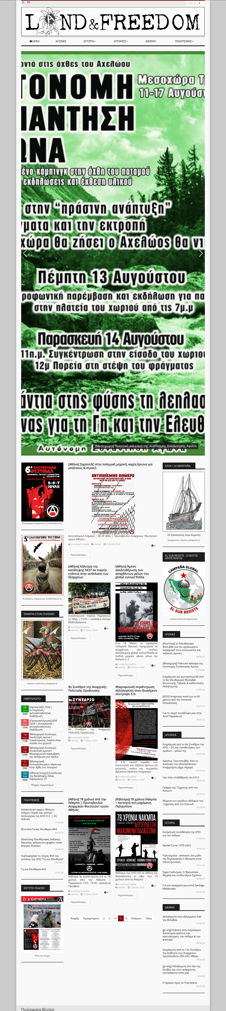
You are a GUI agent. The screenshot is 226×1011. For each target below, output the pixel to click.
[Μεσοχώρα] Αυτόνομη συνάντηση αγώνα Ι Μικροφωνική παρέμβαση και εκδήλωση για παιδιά (44, 752)
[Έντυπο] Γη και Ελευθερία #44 (39, 829)
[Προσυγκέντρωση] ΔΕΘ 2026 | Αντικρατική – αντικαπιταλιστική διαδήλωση (43, 725)
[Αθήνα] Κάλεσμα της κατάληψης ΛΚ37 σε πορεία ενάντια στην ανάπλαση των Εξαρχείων (88, 571)
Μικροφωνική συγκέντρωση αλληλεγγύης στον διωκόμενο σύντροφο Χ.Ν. (136, 690)
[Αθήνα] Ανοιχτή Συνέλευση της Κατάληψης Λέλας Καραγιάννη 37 (45, 775)
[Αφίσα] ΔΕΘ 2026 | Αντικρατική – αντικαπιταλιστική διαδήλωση (40, 711)
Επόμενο (136, 918)
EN (28, 2)
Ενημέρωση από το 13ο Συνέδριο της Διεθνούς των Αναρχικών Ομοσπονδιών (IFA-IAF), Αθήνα (182, 953)
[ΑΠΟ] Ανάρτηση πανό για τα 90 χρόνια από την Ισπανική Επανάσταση (181, 700)
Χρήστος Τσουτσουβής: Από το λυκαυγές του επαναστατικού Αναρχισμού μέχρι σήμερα (180, 764)
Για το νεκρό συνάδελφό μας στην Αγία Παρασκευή (182, 714)
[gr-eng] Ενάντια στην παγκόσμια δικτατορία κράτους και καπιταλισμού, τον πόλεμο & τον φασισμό (182, 934)
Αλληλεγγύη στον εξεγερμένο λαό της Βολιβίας (182, 918)
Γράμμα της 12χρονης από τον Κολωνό (180, 789)
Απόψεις (120, 41)
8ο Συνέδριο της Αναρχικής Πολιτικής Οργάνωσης (87, 688)
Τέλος (148, 918)
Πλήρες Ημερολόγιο (42, 785)
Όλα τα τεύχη (42, 955)
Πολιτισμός (183, 41)
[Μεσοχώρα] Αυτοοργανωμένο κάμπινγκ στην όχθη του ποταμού (45, 764)
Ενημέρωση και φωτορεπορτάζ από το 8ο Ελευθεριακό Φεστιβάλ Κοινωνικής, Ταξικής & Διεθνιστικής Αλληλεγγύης (183, 681)
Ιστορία (89, 41)
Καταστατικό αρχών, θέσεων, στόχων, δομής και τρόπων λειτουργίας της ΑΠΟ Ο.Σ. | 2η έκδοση (39, 814)
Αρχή (35, 41)
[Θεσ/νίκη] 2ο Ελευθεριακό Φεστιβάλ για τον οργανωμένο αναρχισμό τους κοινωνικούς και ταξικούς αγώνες (182, 648)
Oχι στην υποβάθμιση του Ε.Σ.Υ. (181, 777)
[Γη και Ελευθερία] (113, 21)
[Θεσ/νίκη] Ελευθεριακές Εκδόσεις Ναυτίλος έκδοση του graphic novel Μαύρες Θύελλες (41, 842)
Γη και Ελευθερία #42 (33, 869)
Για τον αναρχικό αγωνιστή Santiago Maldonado (183, 887)
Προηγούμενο (91, 918)
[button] (25, 253)
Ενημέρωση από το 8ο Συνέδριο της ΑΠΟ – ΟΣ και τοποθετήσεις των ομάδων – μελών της (183, 747)
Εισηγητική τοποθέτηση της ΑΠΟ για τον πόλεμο (182, 833)
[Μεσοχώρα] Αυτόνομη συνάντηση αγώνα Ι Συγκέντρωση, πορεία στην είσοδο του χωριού (45, 738)
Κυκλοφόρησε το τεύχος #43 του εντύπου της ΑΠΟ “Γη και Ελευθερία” (42, 857)
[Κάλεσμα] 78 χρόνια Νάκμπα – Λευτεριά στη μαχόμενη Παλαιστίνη (136, 802)
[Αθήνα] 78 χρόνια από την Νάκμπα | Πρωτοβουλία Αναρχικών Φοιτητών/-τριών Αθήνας (88, 804)
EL (23, 2)
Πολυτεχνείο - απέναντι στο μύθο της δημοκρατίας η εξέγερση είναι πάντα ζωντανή (182, 859)
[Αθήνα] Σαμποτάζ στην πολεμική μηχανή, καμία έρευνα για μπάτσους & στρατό (110, 466)
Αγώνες (61, 41)
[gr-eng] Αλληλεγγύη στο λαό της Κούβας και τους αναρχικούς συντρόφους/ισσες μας (181, 969)
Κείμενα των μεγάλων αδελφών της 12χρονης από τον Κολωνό (183, 802)
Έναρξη (74, 918)
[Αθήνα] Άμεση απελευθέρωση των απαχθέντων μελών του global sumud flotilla (132, 571)
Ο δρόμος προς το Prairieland (180, 982)
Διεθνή (150, 41)
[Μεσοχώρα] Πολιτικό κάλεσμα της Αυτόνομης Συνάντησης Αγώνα (183, 665)
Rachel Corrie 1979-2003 (177, 845)
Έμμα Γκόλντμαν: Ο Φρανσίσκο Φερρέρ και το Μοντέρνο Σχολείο (182, 873)
